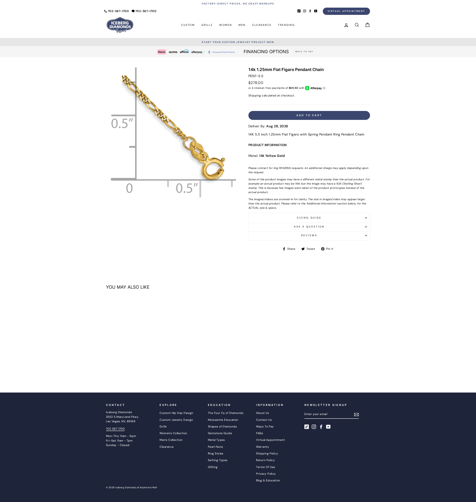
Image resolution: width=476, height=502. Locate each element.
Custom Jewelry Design (176, 420)
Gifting (213, 467)
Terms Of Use (265, 467)
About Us (262, 413)
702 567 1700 (115, 429)
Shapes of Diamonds (222, 426)
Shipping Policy (267, 453)
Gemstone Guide (220, 433)
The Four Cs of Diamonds (225, 413)
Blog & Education (268, 480)
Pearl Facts (215, 447)
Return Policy (265, 460)
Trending (286, 25)
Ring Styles (215, 453)
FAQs (259, 433)
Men (242, 25)
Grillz (207, 25)
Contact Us (264, 420)
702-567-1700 (118, 11)
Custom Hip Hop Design (176, 413)
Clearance (261, 25)
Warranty (262, 447)
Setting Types (218, 460)
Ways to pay (304, 51)
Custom (188, 25)
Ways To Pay (265, 426)
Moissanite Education (223, 420)
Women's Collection (173, 433)
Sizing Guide (309, 217)
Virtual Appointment (346, 11)
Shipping (254, 95)
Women (225, 25)
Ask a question (309, 226)
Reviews (309, 235)
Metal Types (216, 440)
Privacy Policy (266, 474)
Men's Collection (171, 440)
